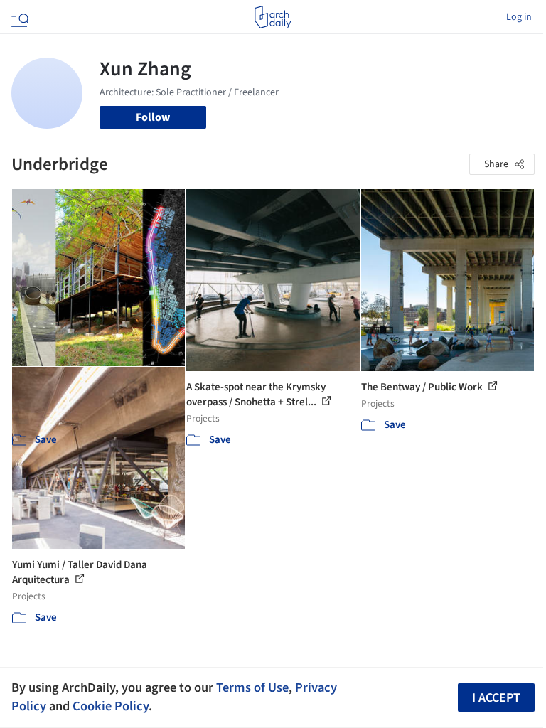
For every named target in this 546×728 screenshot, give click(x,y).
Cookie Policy (111, 706)
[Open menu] (18, 17)
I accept (496, 698)
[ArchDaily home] (273, 17)
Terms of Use (252, 687)
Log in (519, 17)
